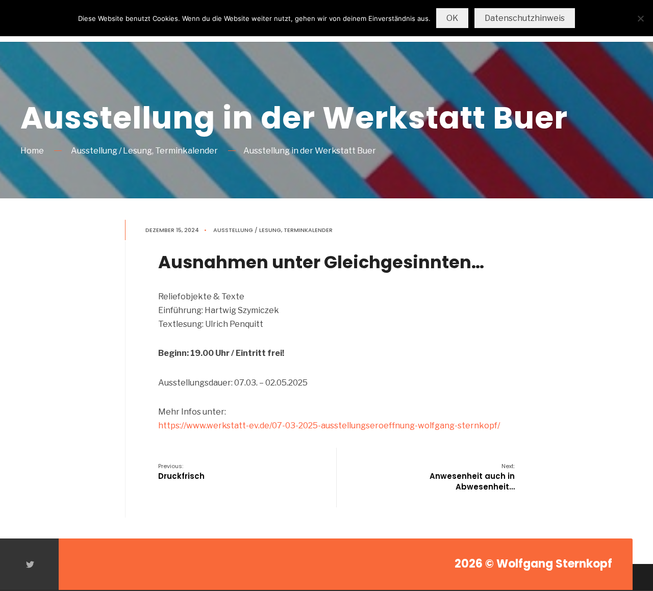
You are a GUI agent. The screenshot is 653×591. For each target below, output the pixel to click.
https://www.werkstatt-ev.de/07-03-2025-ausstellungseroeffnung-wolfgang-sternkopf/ (329, 425)
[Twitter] (29, 564)
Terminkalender (186, 151)
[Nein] (640, 18)
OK (452, 18)
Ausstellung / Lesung (111, 151)
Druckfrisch (181, 471)
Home (32, 151)
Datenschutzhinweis (525, 18)
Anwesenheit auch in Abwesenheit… (472, 477)
